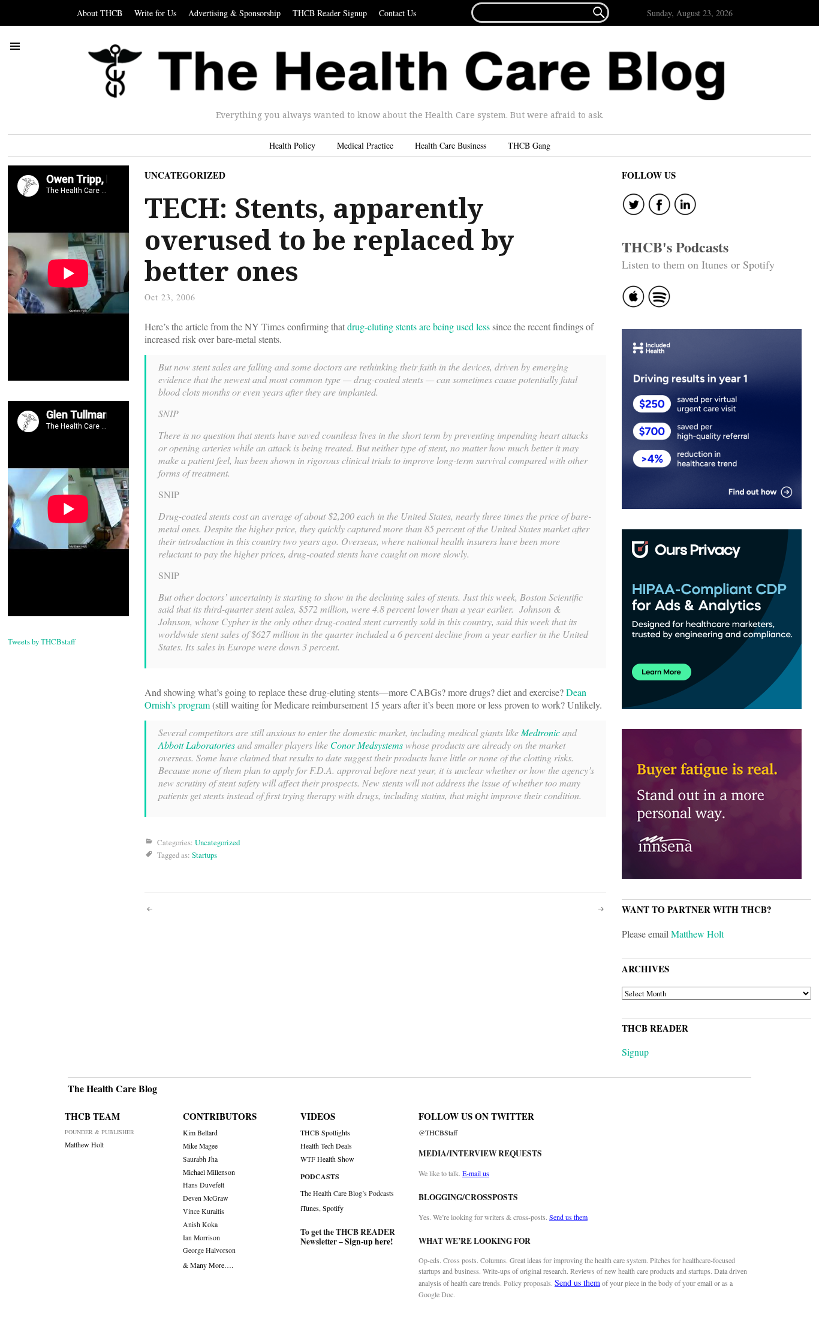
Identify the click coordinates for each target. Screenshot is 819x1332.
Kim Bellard (200, 1132)
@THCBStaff (437, 1132)
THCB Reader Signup (330, 13)
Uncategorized (184, 175)
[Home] (406, 72)
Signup (635, 1051)
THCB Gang (529, 145)
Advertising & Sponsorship (234, 13)
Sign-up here (367, 1241)
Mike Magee (200, 1145)
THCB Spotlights (325, 1132)
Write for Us (155, 13)
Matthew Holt (697, 933)
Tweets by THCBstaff (42, 641)
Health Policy (292, 145)
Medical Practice (365, 145)
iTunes (309, 1208)
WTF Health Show (327, 1159)
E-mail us (475, 1173)
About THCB (99, 13)
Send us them (568, 1217)
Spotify (333, 1208)
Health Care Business (450, 145)
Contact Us (397, 13)
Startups (204, 854)
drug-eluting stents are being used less (418, 326)
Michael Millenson (209, 1172)
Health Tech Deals (326, 1145)
